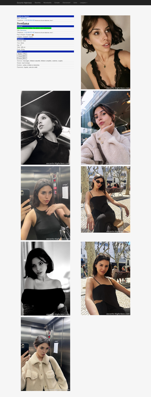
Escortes (37, 3)
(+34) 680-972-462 (29, 32)
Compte (57, 3)
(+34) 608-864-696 (29, 20)
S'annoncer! (66, 3)
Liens (75, 3)
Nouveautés (47, 3)
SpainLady (24, 18)
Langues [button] (83, 3)
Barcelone (23, 30)
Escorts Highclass (24, 2)
